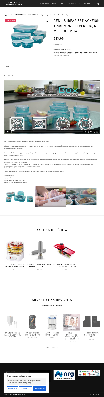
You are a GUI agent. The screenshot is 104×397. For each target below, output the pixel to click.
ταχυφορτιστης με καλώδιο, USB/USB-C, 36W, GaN (12, 335)
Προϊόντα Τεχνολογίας (14, 4)
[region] (26, 383)
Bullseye (14, 3)
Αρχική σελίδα (9, 15)
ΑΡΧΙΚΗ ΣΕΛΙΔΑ (44, 3)
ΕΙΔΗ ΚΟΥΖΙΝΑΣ (20, 15)
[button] (47, 21)
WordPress (22, 394)
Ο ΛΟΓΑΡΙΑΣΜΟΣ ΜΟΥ (74, 3)
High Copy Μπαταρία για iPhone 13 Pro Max (91, 335)
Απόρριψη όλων (26, 388)
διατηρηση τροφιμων (66, 52)
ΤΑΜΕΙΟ (62, 3)
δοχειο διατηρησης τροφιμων (83, 52)
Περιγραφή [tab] (10, 67)
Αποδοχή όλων (39, 388)
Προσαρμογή (12, 388)
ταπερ (67, 55)
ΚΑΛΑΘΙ (54, 3)
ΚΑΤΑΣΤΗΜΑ (87, 3)
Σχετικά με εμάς (10, 372)
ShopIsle (7, 394)
